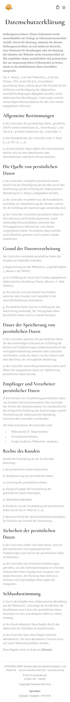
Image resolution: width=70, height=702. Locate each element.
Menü (64, 7)
